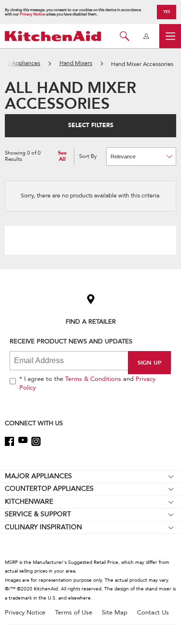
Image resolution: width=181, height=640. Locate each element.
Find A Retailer (91, 321)
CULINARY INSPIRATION (43, 527)
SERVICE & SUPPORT (38, 514)
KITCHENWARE (29, 501)
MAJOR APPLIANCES (38, 476)
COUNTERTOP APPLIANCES (49, 488)
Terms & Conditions (93, 379)
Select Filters (90, 125)
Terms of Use (73, 612)
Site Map (114, 612)
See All (62, 156)
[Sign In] (146, 36)
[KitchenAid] (53, 35)
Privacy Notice (32, 14)
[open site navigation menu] (170, 36)
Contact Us (153, 612)
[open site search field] (124, 36)
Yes (166, 11)
